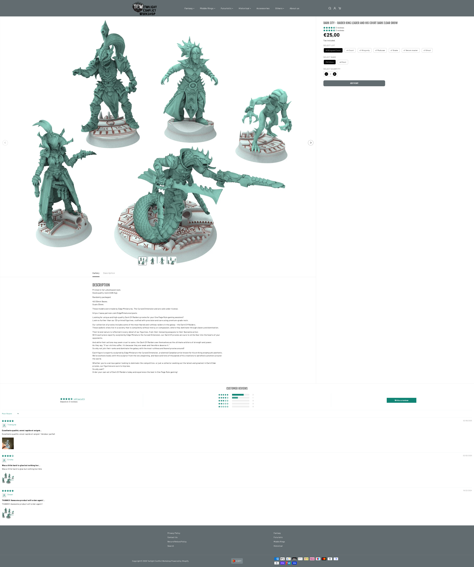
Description (109, 273)
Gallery (95, 273)
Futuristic (226, 8)
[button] (329, 28)
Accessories (263, 8)
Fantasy (189, 8)
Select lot (329, 45)
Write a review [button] (402, 400)
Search (171, 546)
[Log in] (335, 8)
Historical (244, 8)
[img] (8, 421)
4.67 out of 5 (79, 399)
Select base (329, 57)
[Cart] (339, 8)
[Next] (310, 142)
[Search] (330, 8)
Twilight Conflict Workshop (159, 561)
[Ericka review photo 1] (8, 478)
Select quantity (331, 69)
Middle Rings (207, 8)
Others (279, 8)
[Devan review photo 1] (8, 513)
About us (294, 8)
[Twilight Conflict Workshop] (144, 8)
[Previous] (5, 142)
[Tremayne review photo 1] (8, 443)
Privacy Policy (174, 533)
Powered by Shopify (180, 561)
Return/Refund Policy (177, 541)
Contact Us (173, 537)
